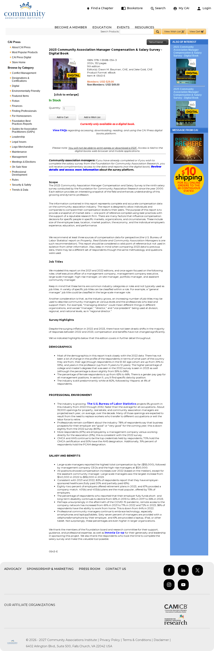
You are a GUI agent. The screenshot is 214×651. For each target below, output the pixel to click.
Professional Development (19, 173)
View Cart (195, 31)
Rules (15, 179)
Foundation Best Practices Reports (22, 122)
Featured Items (20, 95)
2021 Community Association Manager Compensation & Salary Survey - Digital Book (187, 51)
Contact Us (116, 569)
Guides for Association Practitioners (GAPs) (24, 130)
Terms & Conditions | (138, 640)
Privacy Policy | (111, 640)
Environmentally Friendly (26, 90)
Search (160, 8)
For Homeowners (22, 116)
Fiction (15, 100)
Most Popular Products (25, 52)
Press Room (89, 569)
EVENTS (123, 27)
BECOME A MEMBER (71, 27)
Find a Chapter (102, 8)
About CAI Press (21, 47)
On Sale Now (19, 166)
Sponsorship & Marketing (50, 569)
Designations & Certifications (20, 79)
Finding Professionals (24, 111)
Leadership (18, 136)
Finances (17, 106)
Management (19, 156)
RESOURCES (144, 27)
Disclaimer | (162, 640)
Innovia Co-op (114, 532)
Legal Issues (19, 141)
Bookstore (135, 8)
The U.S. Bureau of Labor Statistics (111, 403)
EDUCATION (102, 27)
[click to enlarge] (66, 94)
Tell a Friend (156, 42)
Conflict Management (24, 73)
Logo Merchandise (22, 146)
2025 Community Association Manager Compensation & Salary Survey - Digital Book (187, 93)
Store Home (18, 62)
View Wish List (172, 31)
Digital (15, 85)
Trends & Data (20, 189)
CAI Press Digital (21, 57)
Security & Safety (21, 184)
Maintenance (19, 151)
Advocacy (13, 569)
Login (206, 8)
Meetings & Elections (24, 161)
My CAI (183, 8)
